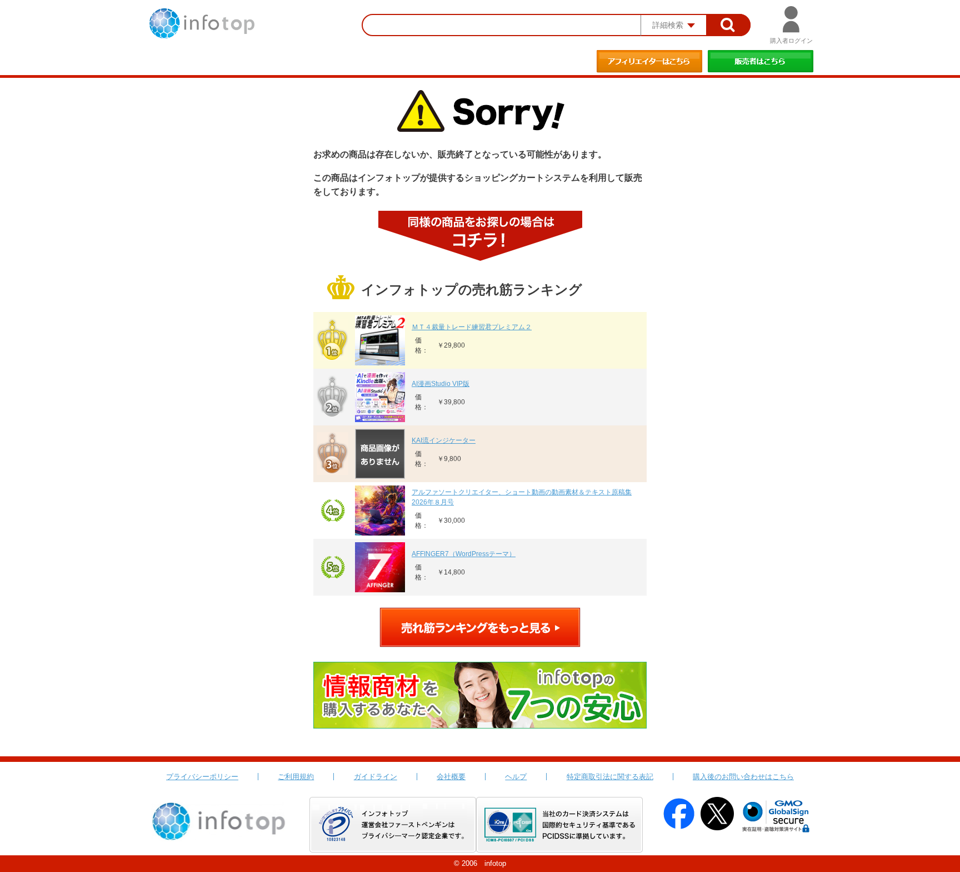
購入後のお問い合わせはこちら (743, 776)
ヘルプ (516, 776)
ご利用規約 (296, 776)
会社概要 (451, 776)
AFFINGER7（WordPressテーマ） (464, 554)
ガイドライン (375, 776)
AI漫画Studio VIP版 (440, 384)
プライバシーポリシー (202, 776)
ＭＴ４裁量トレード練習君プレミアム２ (472, 327)
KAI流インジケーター (444, 440)
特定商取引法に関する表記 (610, 776)
